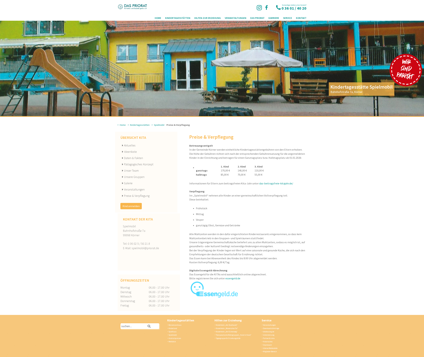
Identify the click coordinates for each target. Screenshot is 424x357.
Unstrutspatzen (175, 338)
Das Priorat (257, 18)
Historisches (267, 341)
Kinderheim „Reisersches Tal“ (227, 328)
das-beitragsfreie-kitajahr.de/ (276, 183)
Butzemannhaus (175, 325)
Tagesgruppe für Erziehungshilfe (228, 338)
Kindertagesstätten (177, 18)
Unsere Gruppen (134, 177)
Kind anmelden (131, 206)
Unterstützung (268, 335)
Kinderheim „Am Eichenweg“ (227, 331)
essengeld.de (232, 278)
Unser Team (131, 170)
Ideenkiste (130, 152)
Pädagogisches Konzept (138, 164)
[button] (149, 326)
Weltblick (172, 341)
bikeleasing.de (268, 331)
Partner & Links (269, 338)
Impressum (267, 345)
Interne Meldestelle (270, 348)
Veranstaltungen (235, 18)
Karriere (273, 18)
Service (287, 18)
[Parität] (405, 70)
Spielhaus (172, 331)
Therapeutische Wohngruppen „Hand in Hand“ (233, 335)
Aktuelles (129, 145)
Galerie (128, 183)
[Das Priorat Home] (132, 7)
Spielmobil (158, 124)
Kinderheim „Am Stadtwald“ (227, 325)
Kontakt (301, 18)
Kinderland (173, 328)
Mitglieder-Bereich (270, 351)
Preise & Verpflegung (137, 196)
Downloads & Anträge (271, 328)
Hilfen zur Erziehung (207, 18)
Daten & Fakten (133, 158)
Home (158, 18)
